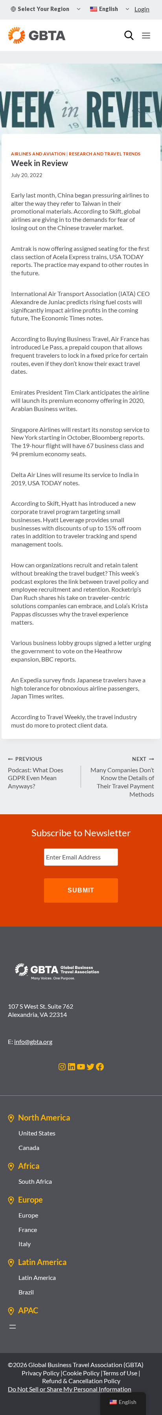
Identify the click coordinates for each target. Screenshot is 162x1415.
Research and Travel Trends (105, 153)
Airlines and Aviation (38, 153)
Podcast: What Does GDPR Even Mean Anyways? (35, 773)
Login (141, 9)
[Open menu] (146, 35)
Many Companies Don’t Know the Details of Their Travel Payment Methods (122, 777)
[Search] (129, 35)
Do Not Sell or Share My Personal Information (69, 1389)
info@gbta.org (33, 1041)
